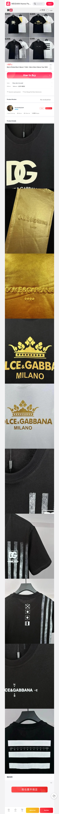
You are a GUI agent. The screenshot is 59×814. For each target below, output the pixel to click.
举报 (51, 782)
